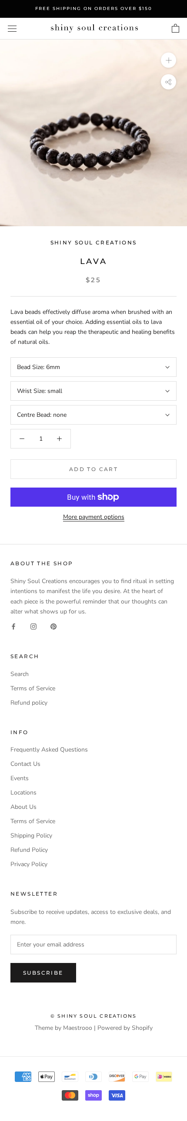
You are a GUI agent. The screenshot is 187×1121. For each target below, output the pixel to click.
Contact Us (25, 764)
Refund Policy (29, 850)
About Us (23, 807)
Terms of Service (32, 688)
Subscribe (43, 972)
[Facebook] (13, 626)
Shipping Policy (31, 835)
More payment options (93, 517)
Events (19, 778)
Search (19, 674)
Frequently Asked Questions (49, 749)
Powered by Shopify (125, 1028)
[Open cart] (175, 28)
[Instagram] (33, 626)
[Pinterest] (53, 626)
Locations (23, 792)
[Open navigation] (12, 28)
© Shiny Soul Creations (93, 1016)
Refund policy (28, 703)
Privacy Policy (28, 864)
